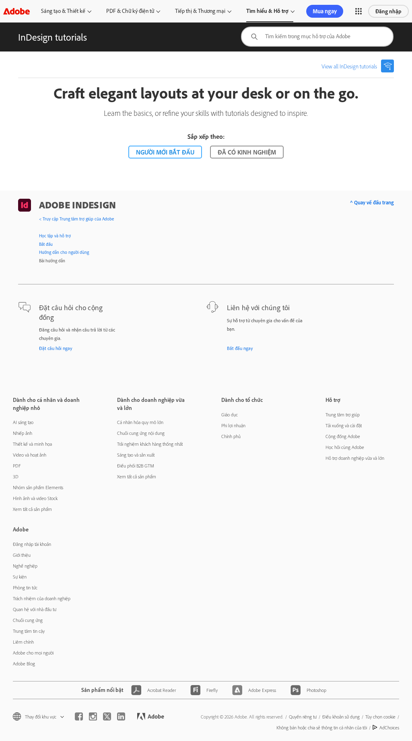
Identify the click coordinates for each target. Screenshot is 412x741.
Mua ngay (325, 11)
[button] (358, 11)
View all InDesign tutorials (349, 66)
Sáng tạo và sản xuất (135, 455)
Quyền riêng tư (303, 717)
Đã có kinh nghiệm (247, 152)
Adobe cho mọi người (33, 653)
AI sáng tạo (23, 422)
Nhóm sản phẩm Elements (38, 487)
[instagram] (93, 716)
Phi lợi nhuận (233, 425)
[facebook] (79, 716)
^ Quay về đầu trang (372, 202)
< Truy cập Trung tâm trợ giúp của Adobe (76, 219)
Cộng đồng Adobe (342, 436)
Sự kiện (20, 577)
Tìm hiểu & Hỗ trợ (267, 10)
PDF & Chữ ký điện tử (130, 10)
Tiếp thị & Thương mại (200, 10)
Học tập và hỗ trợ (55, 236)
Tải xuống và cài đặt (343, 425)
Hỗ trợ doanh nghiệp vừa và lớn (354, 458)
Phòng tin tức (25, 588)
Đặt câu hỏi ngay (55, 348)
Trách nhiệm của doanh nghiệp (41, 598)
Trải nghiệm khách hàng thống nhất (150, 444)
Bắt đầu (46, 244)
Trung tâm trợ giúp (342, 415)
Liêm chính (23, 642)
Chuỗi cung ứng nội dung (141, 433)
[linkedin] (121, 716)
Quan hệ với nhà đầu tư (34, 609)
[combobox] (317, 37)
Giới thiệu (22, 555)
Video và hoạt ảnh (29, 455)
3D (16, 476)
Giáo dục (229, 415)
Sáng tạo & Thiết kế (63, 10)
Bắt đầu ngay (240, 348)
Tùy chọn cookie (380, 717)
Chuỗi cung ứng (28, 620)
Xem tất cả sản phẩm (32, 509)
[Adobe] (16, 11)
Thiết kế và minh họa (32, 444)
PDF (17, 466)
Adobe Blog (24, 664)
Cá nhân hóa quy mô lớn (140, 422)
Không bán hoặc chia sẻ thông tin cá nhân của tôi (321, 728)
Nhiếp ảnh (22, 433)
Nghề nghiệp (25, 566)
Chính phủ (231, 436)
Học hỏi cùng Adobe (344, 447)
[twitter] (107, 716)
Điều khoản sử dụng (341, 717)
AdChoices (389, 728)
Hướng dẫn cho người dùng (64, 252)
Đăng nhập (388, 11)
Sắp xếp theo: (206, 136)
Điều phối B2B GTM (135, 466)
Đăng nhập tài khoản (32, 544)
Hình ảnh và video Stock (35, 498)
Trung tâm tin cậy (29, 631)
